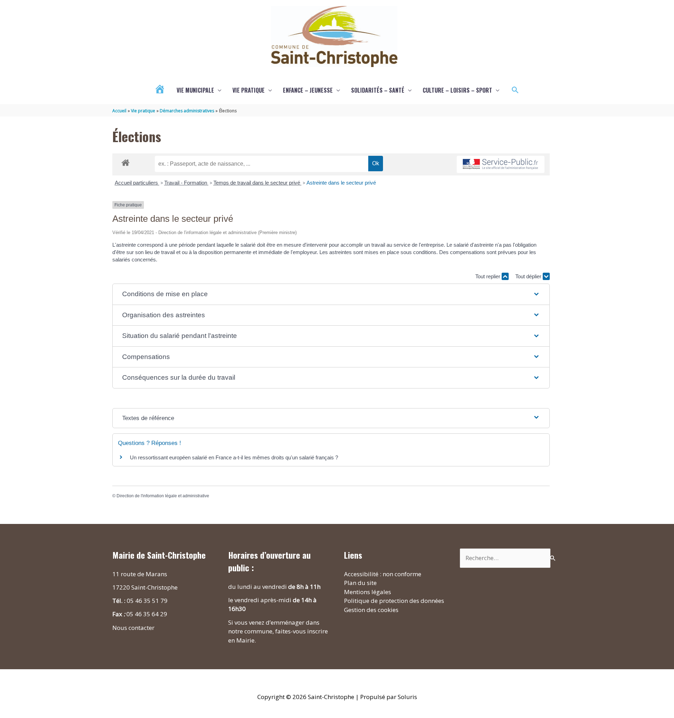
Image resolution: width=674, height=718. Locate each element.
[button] (515, 90)
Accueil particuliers (137, 183)
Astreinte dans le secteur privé (341, 183)
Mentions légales (367, 592)
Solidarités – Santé (377, 90)
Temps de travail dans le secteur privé (257, 183)
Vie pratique (248, 90)
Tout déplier (529, 276)
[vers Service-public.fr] (500, 164)
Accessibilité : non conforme (382, 574)
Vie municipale (195, 90)
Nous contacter (133, 628)
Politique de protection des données (394, 601)
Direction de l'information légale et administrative (163, 495)
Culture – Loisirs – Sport (457, 90)
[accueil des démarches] (125, 161)
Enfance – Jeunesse (308, 90)
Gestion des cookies (371, 610)
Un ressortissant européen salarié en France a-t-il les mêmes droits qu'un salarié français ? (234, 457)
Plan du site (360, 583)
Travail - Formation (186, 183)
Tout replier (488, 276)
